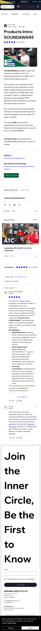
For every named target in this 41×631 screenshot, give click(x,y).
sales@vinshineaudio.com (12, 600)
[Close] (38, 618)
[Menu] (38, 6)
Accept (30, 628)
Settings (10, 628)
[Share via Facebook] (5, 205)
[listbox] (25, 2)
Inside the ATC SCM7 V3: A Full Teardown (17, 249)
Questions (35, 1)
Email (6, 569)
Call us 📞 (39, 2)
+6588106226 (8, 602)
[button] (25, 2)
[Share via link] (19, 205)
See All (35, 219)
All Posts (5, 14)
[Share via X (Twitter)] (10, 205)
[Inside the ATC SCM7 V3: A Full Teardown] (20, 233)
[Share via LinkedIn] (15, 205)
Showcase (26, 14)
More (35, 14)
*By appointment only (9, 609)
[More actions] (36, 25)
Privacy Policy (12, 623)
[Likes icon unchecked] (10, 401)
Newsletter (15, 14)
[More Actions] (36, 292)
